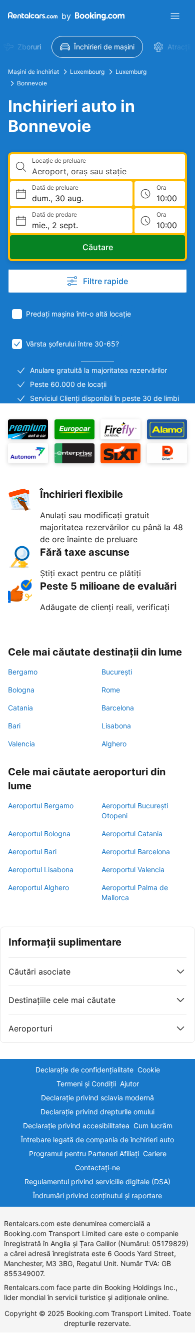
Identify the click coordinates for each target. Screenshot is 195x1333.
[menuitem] (97, 47)
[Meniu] (175, 16)
